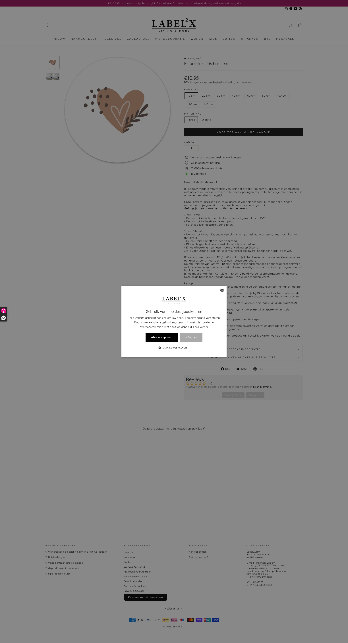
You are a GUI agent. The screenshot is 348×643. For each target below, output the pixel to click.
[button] (174, 348)
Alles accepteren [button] (161, 337)
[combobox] (222, 290)
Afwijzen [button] (191, 337)
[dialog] (174, 321)
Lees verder (200, 327)
